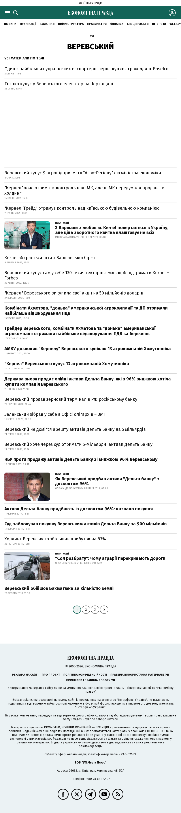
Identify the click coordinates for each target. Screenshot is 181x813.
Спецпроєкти (138, 24)
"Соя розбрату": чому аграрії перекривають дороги (110, 558)
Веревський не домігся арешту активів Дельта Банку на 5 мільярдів (75, 429)
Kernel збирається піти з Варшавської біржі (49, 257)
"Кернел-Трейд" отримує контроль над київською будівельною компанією (82, 208)
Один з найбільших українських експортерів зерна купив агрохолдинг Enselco (86, 68)
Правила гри (97, 24)
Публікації (28, 24)
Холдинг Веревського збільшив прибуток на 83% (55, 538)
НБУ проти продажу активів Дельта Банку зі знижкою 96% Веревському (80, 459)
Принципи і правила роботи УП (90, 680)
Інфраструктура (71, 24)
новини (10, 24)
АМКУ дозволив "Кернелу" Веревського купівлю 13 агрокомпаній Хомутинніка (87, 348)
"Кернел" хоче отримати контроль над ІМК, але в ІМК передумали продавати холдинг (84, 190)
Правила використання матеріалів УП (139, 674)
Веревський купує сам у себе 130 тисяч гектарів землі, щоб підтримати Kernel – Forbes (86, 275)
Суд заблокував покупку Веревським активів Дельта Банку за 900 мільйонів (85, 523)
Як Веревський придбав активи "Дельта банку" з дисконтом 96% (107, 481)
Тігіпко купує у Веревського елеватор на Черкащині (58, 83)
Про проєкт (51, 674)
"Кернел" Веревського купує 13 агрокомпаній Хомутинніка (66, 363)
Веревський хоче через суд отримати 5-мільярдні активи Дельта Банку (78, 444)
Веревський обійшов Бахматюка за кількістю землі (58, 588)
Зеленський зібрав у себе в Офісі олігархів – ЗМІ (54, 414)
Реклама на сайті (25, 674)
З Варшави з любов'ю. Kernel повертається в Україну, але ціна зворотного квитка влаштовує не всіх (111, 230)
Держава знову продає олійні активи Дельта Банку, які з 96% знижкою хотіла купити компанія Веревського (87, 381)
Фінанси (116, 24)
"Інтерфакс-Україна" (132, 700)
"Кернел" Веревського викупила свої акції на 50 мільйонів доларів (73, 293)
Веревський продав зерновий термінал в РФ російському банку (70, 399)
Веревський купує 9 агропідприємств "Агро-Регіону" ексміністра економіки (82, 172)
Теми (90, 36)
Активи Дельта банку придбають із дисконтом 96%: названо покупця (78, 508)
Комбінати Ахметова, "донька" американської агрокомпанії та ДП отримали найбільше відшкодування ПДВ (86, 310)
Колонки (47, 24)
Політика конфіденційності (85, 674)
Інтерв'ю (159, 24)
